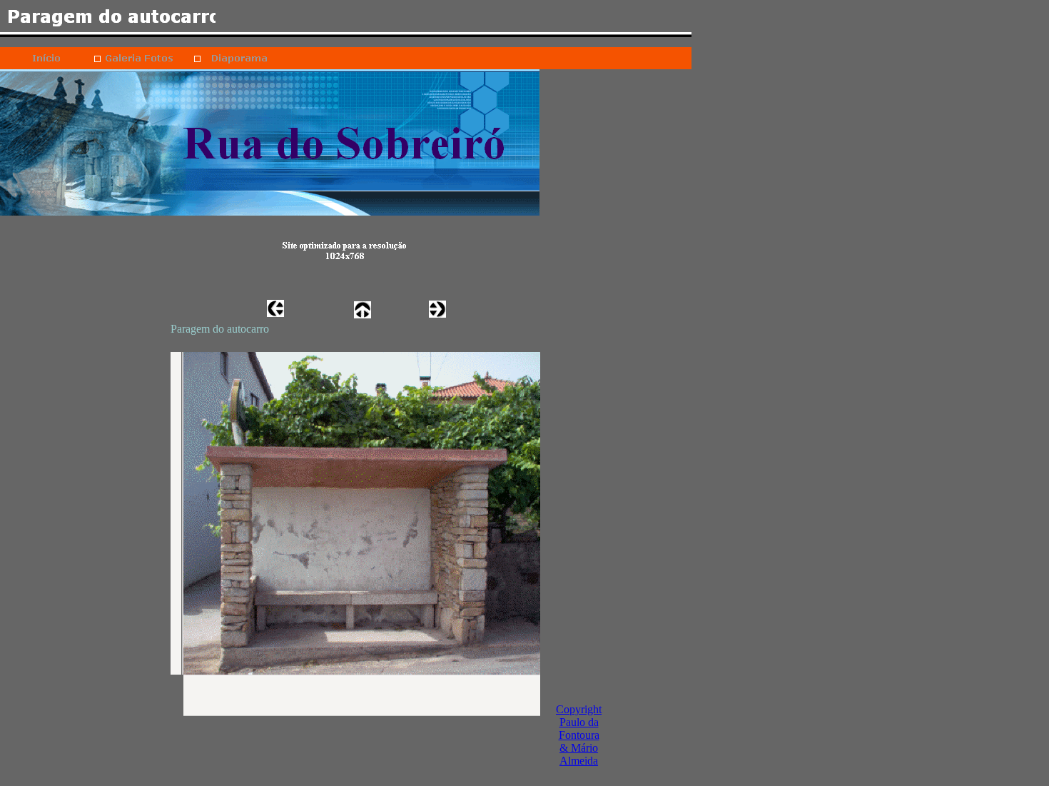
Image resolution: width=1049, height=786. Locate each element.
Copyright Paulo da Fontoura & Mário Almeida (579, 735)
